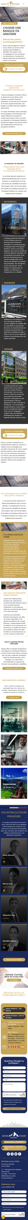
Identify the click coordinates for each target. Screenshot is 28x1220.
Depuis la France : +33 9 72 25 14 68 (15, 1017)
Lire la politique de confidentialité (9, 1213)
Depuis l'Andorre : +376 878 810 (13, 1010)
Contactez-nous (14, 697)
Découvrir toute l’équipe (14, 960)
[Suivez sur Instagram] (12, 1154)
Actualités (14, 980)
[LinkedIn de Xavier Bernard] (4, 861)
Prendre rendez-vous (14, 133)
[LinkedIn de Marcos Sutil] (4, 890)
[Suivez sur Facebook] (19, 1154)
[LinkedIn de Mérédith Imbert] (4, 947)
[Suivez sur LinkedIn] (8, 1154)
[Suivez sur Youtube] (15, 1154)
